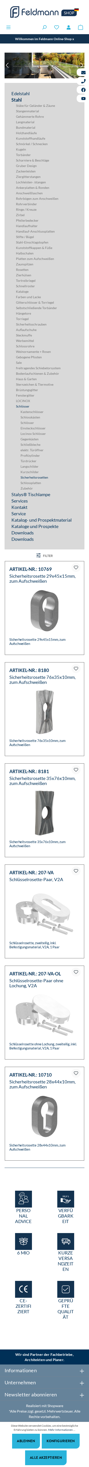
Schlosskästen (30, 417)
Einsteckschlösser (33, 428)
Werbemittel (25, 341)
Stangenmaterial (27, 111)
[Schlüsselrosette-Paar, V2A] (44, 914)
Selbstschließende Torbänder (36, 308)
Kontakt (19, 507)
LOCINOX (23, 401)
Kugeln (21, 149)
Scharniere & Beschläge (32, 160)
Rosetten (22, 270)
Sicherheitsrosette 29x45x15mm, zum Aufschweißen (42, 578)
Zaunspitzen (24, 264)
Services (19, 500)
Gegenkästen (30, 439)
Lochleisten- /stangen (31, 182)
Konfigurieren (61, 1441)
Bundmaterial (25, 127)
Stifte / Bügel (25, 237)
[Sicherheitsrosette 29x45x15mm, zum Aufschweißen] (44, 610)
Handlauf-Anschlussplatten (35, 231)
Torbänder (23, 155)
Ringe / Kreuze (26, 209)
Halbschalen (25, 253)
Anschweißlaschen (29, 193)
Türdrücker (29, 461)
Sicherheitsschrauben (31, 324)
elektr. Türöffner (32, 450)
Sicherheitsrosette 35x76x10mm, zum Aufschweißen (42, 781)
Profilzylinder (30, 455)
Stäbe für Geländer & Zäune (35, 106)
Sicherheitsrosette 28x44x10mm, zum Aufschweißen (42, 1084)
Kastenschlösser (32, 412)
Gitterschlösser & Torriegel (35, 302)
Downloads (22, 532)
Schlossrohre (25, 346)
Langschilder (30, 466)
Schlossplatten (31, 483)
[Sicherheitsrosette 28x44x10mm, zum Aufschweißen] (44, 1116)
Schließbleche (30, 444)
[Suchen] (44, 27)
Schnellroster (25, 286)
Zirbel (20, 215)
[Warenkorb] (80, 27)
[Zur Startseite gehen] (44, 11)
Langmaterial (25, 122)
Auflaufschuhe (26, 330)
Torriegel (22, 319)
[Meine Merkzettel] (56, 27)
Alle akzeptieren (46, 1457)
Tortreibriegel (26, 280)
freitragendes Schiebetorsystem (38, 368)
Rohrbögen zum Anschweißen (37, 198)
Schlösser (22, 406)
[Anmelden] (68, 27)
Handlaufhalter (27, 226)
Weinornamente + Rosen (33, 352)
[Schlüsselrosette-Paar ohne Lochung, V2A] (44, 1015)
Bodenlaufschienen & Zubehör (37, 373)
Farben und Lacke (28, 297)
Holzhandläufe (26, 133)
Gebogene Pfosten (29, 357)
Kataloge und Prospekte (34, 526)
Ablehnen (26, 1441)
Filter (47, 556)
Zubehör (27, 488)
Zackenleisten (26, 171)
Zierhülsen (23, 275)
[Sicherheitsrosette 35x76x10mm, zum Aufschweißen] (44, 813)
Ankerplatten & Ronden (32, 188)
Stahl (16, 100)
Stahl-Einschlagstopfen (32, 242)
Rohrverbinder (26, 204)
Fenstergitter (25, 395)
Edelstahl (20, 93)
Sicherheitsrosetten (34, 477)
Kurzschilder (30, 472)
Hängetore (23, 313)
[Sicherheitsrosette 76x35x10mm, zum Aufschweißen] (44, 712)
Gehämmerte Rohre (30, 116)
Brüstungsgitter (27, 390)
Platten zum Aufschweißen (35, 259)
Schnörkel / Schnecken (32, 144)
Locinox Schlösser (33, 434)
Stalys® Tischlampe (30, 494)
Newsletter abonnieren (31, 1394)
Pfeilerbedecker (27, 220)
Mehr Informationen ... (61, 1429)
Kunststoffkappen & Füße (34, 248)
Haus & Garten (26, 379)
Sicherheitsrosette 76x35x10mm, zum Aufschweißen (42, 680)
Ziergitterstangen (28, 177)
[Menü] (8, 27)
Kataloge (22, 291)
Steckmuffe (24, 335)
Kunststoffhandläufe (30, 138)
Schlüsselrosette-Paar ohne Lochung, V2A (36, 983)
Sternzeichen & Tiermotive (34, 384)
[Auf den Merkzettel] (76, 567)
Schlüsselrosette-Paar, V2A (36, 879)
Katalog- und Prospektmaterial (41, 520)
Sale (19, 362)
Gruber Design (26, 166)
